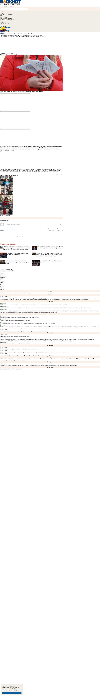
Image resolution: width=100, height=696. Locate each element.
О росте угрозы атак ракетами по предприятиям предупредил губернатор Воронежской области (41, 299)
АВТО (8, 30)
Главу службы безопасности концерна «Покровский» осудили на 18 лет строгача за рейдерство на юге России (23, 352)
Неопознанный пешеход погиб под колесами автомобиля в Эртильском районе (66, 326)
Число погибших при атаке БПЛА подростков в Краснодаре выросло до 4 (16, 320)
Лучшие (8, 229)
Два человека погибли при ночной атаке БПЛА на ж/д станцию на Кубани (16, 343)
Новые (2, 229)
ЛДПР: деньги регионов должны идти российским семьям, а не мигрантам (38, 355)
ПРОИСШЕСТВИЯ (4, 23)
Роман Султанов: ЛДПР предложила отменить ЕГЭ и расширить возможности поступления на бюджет (57, 365)
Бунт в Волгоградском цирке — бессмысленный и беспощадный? (14, 336)
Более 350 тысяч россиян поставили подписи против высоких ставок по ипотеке (77, 307)
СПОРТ (1, 25)
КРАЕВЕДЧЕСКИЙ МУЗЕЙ (6, 14)
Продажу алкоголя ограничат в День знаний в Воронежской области (75, 299)
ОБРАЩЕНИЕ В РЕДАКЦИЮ (7, 19)
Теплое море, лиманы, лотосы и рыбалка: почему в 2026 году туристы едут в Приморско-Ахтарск (20, 317)
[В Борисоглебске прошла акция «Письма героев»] (31, 180)
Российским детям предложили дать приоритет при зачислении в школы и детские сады (65, 298)
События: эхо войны (5, 215)
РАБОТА (9, 27)
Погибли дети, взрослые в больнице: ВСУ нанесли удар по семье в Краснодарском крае (19, 365)
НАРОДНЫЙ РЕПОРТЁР (6, 18)
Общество (2, 53)
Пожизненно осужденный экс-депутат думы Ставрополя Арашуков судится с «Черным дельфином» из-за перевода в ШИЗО (25, 326)
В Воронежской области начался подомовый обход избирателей (58, 340)
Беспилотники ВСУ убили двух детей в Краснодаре (12, 355)
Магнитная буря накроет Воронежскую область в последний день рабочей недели (64, 310)
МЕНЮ (1, 11)
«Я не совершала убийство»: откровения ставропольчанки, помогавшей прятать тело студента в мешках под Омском (24, 310)
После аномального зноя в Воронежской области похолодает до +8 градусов (55, 358)
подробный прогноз (4, 270)
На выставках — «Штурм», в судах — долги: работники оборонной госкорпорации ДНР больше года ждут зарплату (24, 298)
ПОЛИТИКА (3, 22)
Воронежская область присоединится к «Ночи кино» (15, 360)
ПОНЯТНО (12, 693)
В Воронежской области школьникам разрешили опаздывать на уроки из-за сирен (28, 340)
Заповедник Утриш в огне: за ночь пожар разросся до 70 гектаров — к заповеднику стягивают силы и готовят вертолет (24, 331)
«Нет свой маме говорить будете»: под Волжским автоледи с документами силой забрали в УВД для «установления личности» (26, 339)
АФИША (2, 13)
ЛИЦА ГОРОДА (3, 17)
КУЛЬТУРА (2, 15)
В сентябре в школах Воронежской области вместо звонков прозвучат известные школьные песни (38, 312)
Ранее (13, 229)
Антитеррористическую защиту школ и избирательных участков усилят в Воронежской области (20, 358)
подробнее (11, 270)
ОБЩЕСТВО (3, 21)
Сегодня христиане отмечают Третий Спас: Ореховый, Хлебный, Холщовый (16, 292)
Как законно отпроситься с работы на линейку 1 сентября (58, 352)
